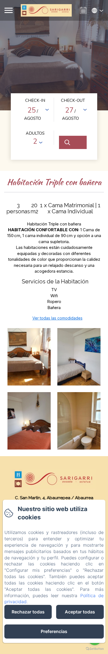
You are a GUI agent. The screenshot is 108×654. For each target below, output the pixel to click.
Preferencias (54, 631)
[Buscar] (73, 142)
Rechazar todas (28, 612)
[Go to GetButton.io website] (95, 648)
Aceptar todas (80, 612)
